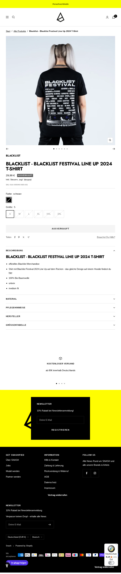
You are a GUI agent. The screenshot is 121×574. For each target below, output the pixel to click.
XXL (48, 214)
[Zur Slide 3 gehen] (59, 148)
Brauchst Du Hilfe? (106, 237)
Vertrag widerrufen (57, 495)
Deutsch (35, 537)
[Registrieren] (49, 525)
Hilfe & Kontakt (51, 460)
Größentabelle (16, 325)
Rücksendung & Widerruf (56, 471)
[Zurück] (7, 149)
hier (10, 273)
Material (11, 299)
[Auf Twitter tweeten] (23, 237)
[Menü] (116, 545)
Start (8, 31)
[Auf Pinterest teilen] (19, 237)
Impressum (49, 488)
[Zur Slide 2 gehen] (56, 148)
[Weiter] (114, 149)
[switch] (111, 563)
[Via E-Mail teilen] (28, 237)
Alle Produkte (20, 31)
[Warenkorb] (113, 17)
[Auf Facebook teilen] (14, 237)
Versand (27, 179)
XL (38, 214)
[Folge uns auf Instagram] (95, 473)
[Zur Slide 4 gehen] (61, 148)
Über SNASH (12, 460)
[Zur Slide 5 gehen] (64, 148)
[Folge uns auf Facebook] (87, 473)
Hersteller (13, 316)
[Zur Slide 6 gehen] (67, 148)
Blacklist (13, 156)
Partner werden (13, 476)
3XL (59, 214)
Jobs (8, 465)
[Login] (107, 17)
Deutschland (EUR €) (17, 537)
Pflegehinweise (15, 308)
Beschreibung (14, 250)
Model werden (12, 471)
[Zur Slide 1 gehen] (53, 148)
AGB (46, 476)
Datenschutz (50, 482)
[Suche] (13, 17)
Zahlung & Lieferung (53, 465)
